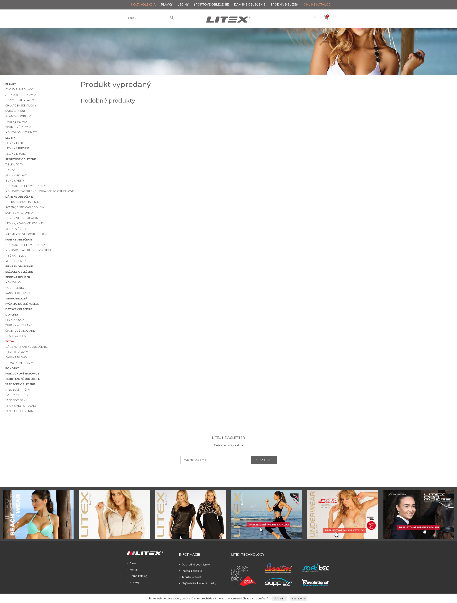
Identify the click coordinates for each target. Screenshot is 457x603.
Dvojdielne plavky (19, 89)
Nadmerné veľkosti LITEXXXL (26, 234)
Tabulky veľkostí (192, 577)
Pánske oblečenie (18, 239)
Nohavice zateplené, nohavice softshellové (39, 191)
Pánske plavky (16, 121)
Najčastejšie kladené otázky (199, 583)
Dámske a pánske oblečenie (26, 346)
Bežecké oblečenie (19, 271)
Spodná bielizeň (284, 4)
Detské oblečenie (18, 309)
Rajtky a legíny (16, 395)
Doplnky (12, 314)
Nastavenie (299, 598)
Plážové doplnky (18, 116)
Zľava (9, 341)
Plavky (166, 4)
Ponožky (12, 368)
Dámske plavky (16, 352)
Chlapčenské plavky (20, 105)
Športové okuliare (20, 330)
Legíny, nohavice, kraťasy (24, 223)
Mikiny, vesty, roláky (20, 405)
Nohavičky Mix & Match (22, 132)
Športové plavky (18, 127)
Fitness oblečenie (19, 266)
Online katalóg (138, 576)
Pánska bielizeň (17, 293)
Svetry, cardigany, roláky (24, 207)
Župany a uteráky (18, 325)
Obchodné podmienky (196, 564)
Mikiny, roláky (16, 175)
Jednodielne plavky (20, 94)
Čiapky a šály (15, 320)
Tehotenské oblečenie (22, 379)
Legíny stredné (17, 148)
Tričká (10, 170)
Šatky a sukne (15, 111)
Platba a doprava (192, 570)
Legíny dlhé (14, 143)
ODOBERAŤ (264, 459)
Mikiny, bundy (15, 261)
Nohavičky (13, 282)
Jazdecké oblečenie (20, 384)
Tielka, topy (14, 164)
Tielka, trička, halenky (22, 202)
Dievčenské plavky (19, 100)
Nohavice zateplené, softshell (29, 250)
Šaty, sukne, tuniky (19, 212)
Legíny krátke (16, 153)
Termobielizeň (16, 298)
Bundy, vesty (14, 180)
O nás (133, 563)
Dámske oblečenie (249, 4)
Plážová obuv (15, 336)
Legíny (183, 4)
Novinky (134, 582)
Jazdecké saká (16, 400)
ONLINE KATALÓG (317, 4)
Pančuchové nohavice (22, 373)
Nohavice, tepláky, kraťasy (25, 186)
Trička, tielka (15, 255)
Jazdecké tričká (17, 389)
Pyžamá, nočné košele (22, 304)
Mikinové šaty (15, 228)
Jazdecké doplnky (19, 411)
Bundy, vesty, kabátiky (21, 218)
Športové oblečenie (211, 4)
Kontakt (134, 569)
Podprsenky (14, 287)
